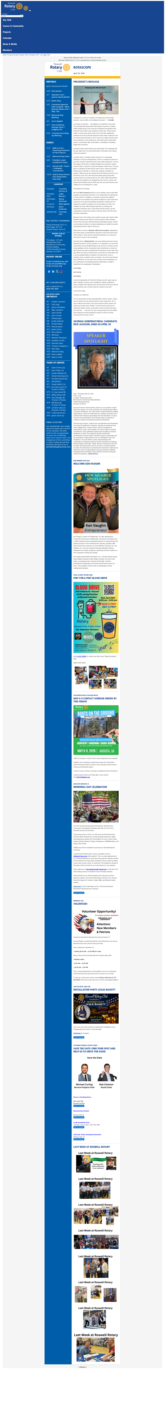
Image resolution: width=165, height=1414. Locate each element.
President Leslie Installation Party (60, 161)
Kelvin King (56, 101)
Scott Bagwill (57, 121)
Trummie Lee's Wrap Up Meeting (60, 134)
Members (7, 50)
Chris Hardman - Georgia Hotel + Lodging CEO (58, 127)
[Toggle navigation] (30, 10)
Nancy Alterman (63, 200)
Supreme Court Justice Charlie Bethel (61, 96)
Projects (7, 32)
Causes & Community (13, 26)
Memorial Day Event (61, 156)
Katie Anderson (63, 208)
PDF (37, 55)
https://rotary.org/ (54, 266)
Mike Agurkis (64, 204)
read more (92, 454)
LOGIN (4, 14)
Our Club (7, 20)
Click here (87, 57)
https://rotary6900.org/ (56, 263)
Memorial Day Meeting (57, 116)
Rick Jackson (57, 91)
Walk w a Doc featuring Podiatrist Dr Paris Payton (61, 150)
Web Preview (8, 55)
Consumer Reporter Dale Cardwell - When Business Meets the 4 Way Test (60, 107)
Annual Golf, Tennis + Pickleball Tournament (61, 168)
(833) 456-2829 (52, 289)
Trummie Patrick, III (63, 190)
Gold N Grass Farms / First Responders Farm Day (61, 176)
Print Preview (30, 55)
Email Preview (18, 55)
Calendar (7, 38)
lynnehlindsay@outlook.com (58, 447)
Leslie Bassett (62, 195)
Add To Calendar (79, 892)
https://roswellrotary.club (57, 261)
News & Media (10, 44)
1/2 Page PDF (44, 55)
